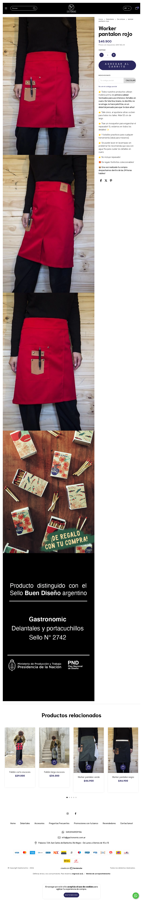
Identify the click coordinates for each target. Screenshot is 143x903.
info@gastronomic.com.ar (73, 837)
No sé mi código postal (108, 86)
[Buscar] (34, 8)
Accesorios (39, 823)
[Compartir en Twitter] (106, 180)
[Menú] (6, 8)
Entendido (71, 895)
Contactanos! (126, 823)
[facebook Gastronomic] (75, 813)
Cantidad (102, 50)
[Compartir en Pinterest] (111, 180)
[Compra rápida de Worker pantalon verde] (88, 767)
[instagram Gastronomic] (67, 813)
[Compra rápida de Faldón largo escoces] (54, 762)
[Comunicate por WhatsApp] (136, 895)
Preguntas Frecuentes (59, 823)
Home (13, 823)
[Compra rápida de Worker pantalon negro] (123, 767)
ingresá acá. (78, 874)
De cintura (121, 19)
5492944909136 (74, 832)
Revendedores (109, 823)
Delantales (110, 19)
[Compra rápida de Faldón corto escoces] (20, 762)
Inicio (101, 19)
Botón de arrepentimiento (98, 874)
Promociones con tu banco (86, 823)
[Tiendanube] (71, 869)
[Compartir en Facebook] (101, 180)
